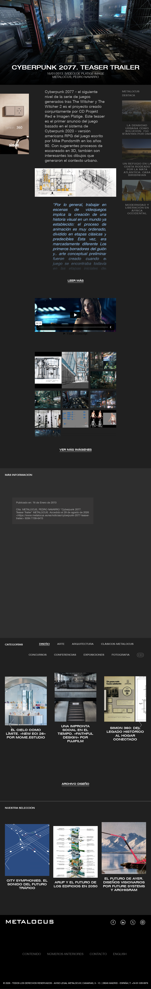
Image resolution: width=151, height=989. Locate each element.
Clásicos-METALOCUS (117, 644)
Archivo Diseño (75, 784)
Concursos (38, 655)
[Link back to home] (29, 922)
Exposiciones (94, 655)
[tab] (44, 644)
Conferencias (65, 655)
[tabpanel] (75, 725)
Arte (60, 644)
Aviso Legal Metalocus (67, 983)
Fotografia (121, 655)
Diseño (44, 644)
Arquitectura (83, 644)
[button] (11, 725)
